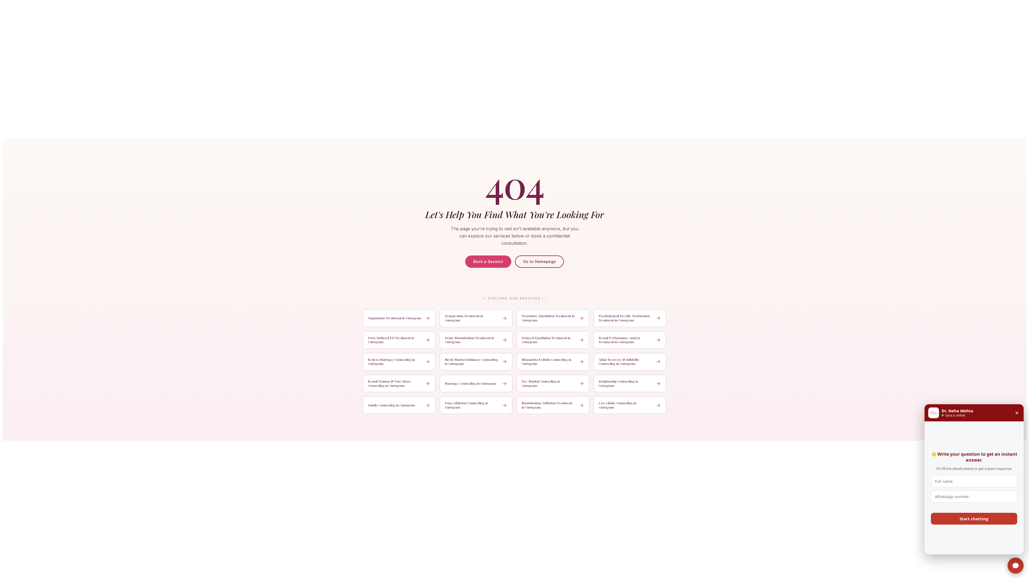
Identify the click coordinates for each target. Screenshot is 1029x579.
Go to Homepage (539, 261)
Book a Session (488, 261)
